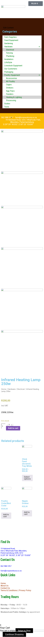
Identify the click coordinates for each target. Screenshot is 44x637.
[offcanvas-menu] (22, 22)
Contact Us (5, 588)
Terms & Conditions (9, 590)
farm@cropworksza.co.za (11, 571)
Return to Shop (24, 630)
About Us (4, 586)
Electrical (20, 389)
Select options (27, 478)
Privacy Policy (25, 590)
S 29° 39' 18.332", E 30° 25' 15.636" (16, 555)
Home (3, 389)
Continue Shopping (14, 634)
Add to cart (13, 428)
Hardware (12, 389)
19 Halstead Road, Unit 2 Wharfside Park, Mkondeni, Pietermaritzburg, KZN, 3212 (14, 550)
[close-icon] (3, 25)
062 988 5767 (6, 566)
